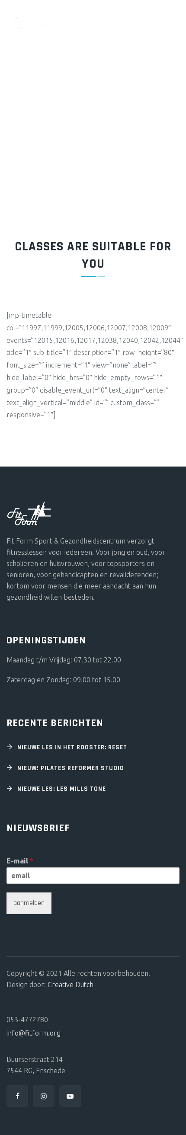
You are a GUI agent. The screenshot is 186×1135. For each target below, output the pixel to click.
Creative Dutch (70, 984)
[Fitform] (28, 22)
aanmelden (29, 903)
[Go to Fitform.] (9, 122)
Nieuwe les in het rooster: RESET (72, 747)
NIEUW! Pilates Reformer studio (70, 768)
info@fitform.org (33, 1033)
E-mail (19, 861)
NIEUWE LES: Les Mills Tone (61, 789)
